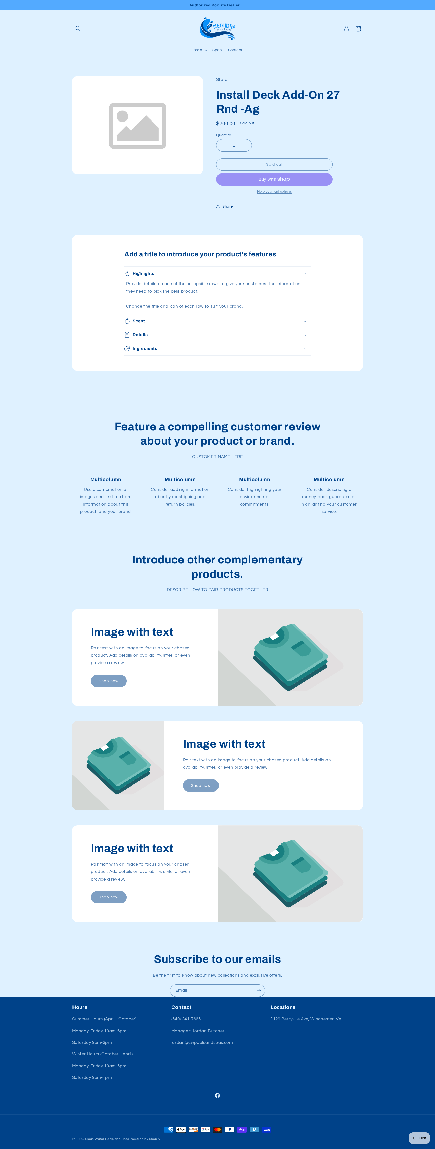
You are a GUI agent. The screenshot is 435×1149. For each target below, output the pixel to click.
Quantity (223, 135)
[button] (78, 29)
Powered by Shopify (145, 1139)
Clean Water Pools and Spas (107, 1139)
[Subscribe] (259, 990)
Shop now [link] (109, 681)
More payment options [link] (274, 191)
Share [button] (227, 206)
